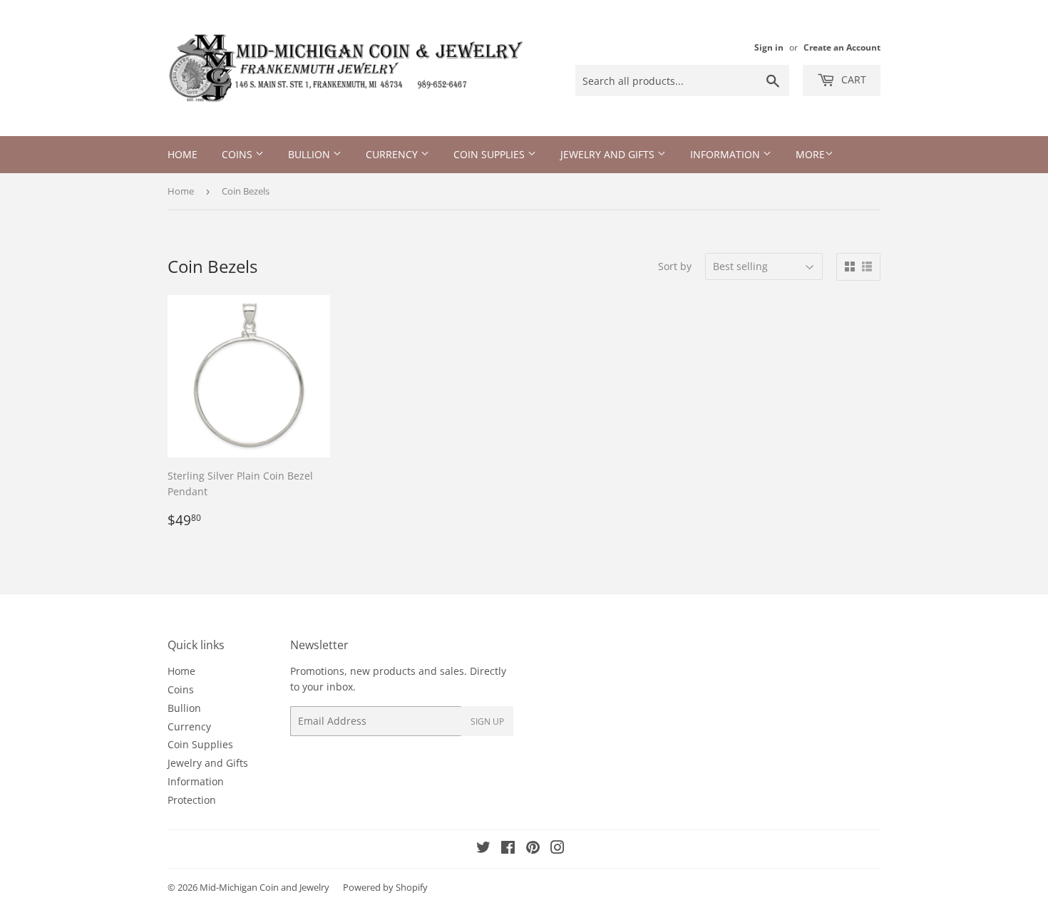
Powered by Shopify (385, 887)
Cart (852, 79)
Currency (393, 154)
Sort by (675, 266)
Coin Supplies (490, 154)
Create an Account (841, 47)
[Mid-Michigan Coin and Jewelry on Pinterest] (532, 849)
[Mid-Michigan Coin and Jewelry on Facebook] (507, 849)
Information (726, 154)
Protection (192, 800)
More (810, 154)
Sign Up (487, 721)
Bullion (310, 154)
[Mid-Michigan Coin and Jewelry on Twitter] (483, 849)
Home (182, 154)
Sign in (769, 47)
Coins (238, 154)
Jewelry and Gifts (608, 154)
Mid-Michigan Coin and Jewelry (264, 887)
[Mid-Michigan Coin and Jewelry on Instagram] (557, 849)
